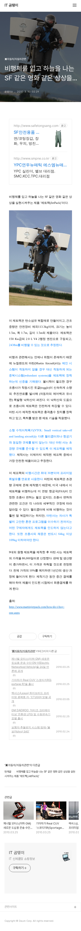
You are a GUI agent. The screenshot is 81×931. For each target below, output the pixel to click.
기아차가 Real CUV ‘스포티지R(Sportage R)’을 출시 (31, 682)
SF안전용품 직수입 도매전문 (27, 132)
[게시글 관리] (31, 636)
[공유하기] (26, 636)
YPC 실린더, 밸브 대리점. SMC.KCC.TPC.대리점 (34, 173)
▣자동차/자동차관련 (23, 651)
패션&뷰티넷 (12, 922)
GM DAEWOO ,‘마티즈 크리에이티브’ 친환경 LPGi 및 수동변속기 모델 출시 (30, 714)
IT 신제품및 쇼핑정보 (22, 859)
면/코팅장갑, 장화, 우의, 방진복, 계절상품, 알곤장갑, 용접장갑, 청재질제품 (27, 141)
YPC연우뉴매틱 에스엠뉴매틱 (38, 165)
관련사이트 (10, 906)
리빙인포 (10, 914)
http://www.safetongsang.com (36, 126)
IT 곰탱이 (11, 5)
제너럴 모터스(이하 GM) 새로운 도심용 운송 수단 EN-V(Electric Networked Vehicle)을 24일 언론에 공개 (30, 665)
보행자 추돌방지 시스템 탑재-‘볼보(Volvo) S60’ (30, 729)
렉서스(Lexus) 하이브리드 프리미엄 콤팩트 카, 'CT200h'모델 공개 (31, 697)
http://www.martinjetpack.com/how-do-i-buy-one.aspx (36, 609)
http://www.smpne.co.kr (31, 158)
